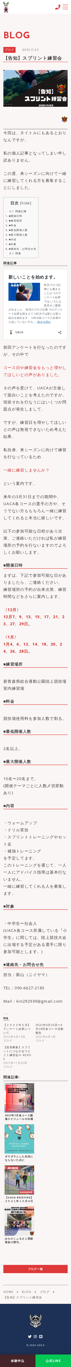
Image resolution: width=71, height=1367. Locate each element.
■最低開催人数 (17, 230)
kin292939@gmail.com (39, 1001)
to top (63, 1349)
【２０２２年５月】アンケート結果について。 (17, 1029)
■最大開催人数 (17, 234)
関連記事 (18, 211)
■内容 (11, 239)
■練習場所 (14, 220)
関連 (15, 253)
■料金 (11, 225)
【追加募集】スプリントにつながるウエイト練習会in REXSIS (17, 1053)
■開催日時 (14, 216)
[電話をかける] (57, 7)
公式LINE (53, 1361)
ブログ (9, 50)
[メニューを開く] (65, 6)
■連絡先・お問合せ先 (21, 249)
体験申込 (17, 1361)
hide (25, 203)
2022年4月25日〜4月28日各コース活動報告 (50, 1029)
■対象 (11, 244)
